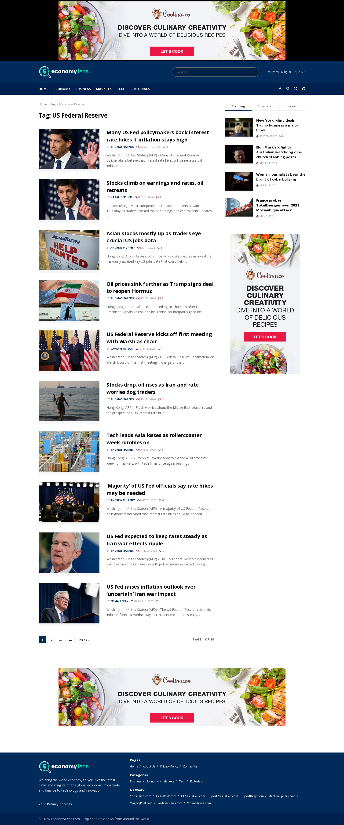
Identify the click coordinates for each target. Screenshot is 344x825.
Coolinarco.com (140, 796)
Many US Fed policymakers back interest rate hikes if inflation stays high (157, 136)
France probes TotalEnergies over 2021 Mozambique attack (277, 205)
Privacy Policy (169, 766)
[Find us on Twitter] (295, 89)
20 (70, 639)
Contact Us (190, 766)
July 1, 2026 (147, 247)
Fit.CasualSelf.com (193, 796)
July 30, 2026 (145, 197)
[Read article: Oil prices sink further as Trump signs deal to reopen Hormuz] (69, 302)
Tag (53, 104)
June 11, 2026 (147, 399)
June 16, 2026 (146, 348)
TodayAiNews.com (169, 803)
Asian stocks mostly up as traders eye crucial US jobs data (153, 237)
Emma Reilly (119, 601)
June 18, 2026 (147, 298)
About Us (149, 766)
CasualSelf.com (166, 796)
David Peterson (121, 348)
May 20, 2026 (147, 500)
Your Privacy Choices (55, 804)
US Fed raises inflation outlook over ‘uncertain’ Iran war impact (150, 590)
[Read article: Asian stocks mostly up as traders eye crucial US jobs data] (69, 251)
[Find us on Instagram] (287, 89)
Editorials (140, 89)
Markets (104, 89)
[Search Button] (254, 72)
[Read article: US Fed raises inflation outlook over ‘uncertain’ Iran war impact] (69, 604)
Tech (121, 89)
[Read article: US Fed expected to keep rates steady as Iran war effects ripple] (69, 554)
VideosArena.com (199, 803)
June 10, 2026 (147, 449)
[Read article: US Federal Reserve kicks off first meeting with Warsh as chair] (69, 352)
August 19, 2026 (149, 146)
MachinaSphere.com (282, 796)
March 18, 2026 (143, 601)
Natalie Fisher (121, 197)
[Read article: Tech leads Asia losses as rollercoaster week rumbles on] (69, 453)
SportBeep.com (253, 796)
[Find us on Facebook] (280, 89)
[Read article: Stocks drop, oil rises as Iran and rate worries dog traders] (69, 402)
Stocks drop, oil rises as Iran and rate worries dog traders (152, 388)
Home (43, 89)
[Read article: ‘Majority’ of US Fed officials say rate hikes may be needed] (69, 503)
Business (83, 89)
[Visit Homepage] (63, 72)
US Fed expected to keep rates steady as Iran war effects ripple (156, 539)
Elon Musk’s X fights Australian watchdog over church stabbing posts (279, 152)
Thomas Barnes (122, 146)
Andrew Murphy (122, 247)
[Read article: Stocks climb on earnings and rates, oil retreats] (69, 201)
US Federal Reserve (72, 104)
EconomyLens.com (65, 819)
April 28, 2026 (148, 550)
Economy (62, 89)
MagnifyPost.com (141, 803)
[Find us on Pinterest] (303, 89)
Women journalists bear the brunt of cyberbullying (280, 176)
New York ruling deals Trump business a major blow (277, 125)
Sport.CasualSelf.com (224, 796)
